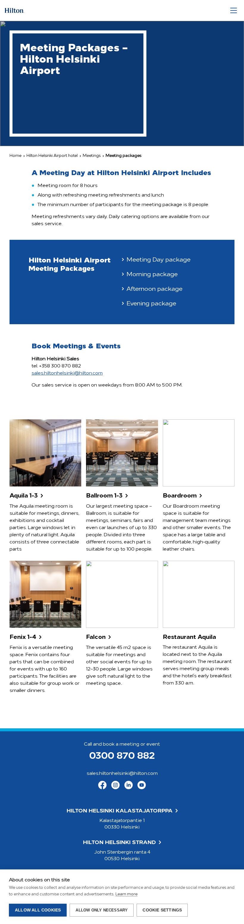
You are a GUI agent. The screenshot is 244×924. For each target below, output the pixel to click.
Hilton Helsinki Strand (119, 843)
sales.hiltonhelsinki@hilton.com (67, 373)
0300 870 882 (122, 756)
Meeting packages (123, 156)
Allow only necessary (102, 910)
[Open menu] (233, 10)
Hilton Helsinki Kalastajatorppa (120, 811)
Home (15, 156)
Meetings (92, 156)
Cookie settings (162, 910)
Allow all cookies (38, 910)
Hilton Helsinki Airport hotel (52, 156)
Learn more (126, 894)
